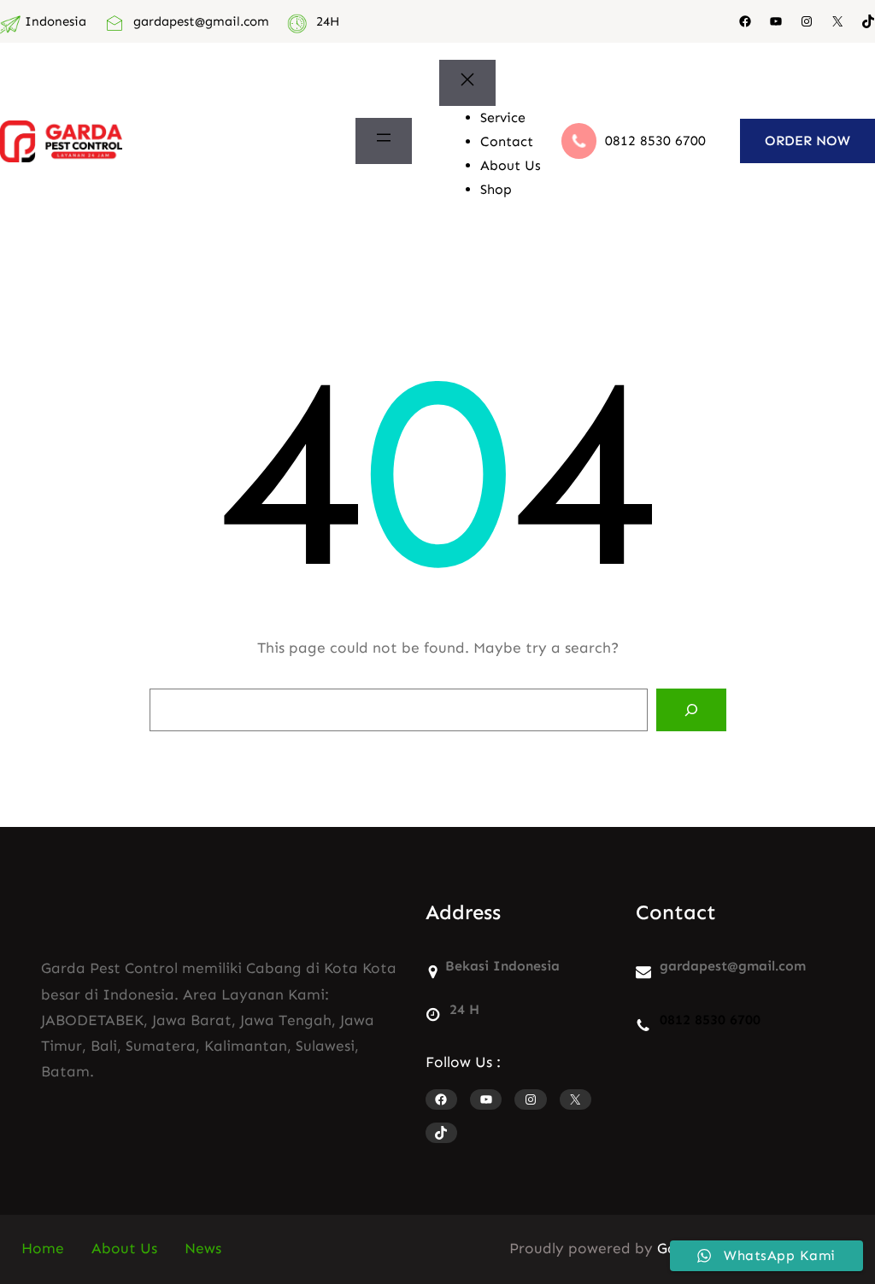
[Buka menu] (383, 141)
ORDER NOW (807, 140)
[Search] (691, 710)
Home (42, 1249)
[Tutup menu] (467, 83)
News (203, 1249)
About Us (124, 1249)
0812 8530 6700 (655, 140)
